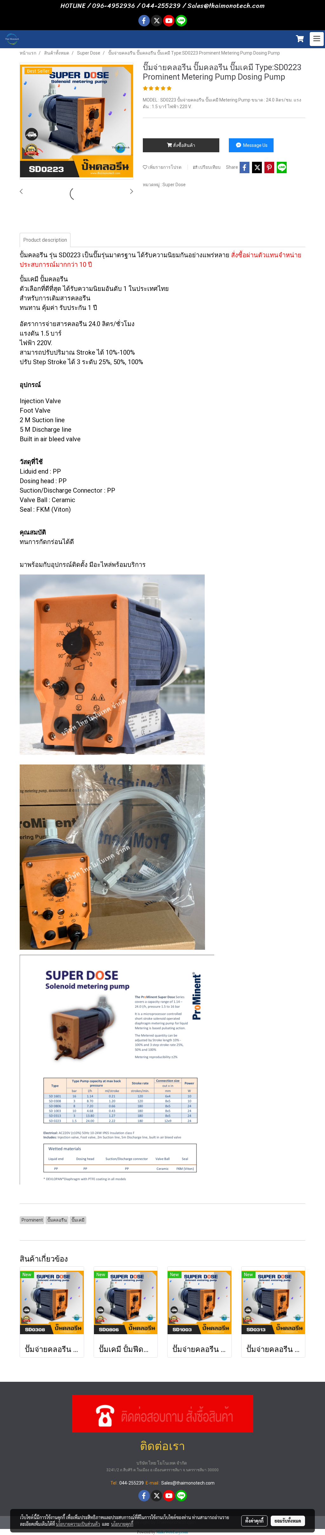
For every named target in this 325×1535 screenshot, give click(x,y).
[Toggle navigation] (317, 39)
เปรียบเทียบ (209, 167)
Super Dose (174, 184)
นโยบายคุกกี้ (122, 1524)
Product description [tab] (45, 240)
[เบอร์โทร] (162, 1413)
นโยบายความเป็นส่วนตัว (78, 1524)
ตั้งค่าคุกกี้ (254, 1521)
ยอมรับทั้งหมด (288, 1521)
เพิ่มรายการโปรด (164, 167)
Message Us (255, 145)
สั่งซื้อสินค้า (183, 145)
